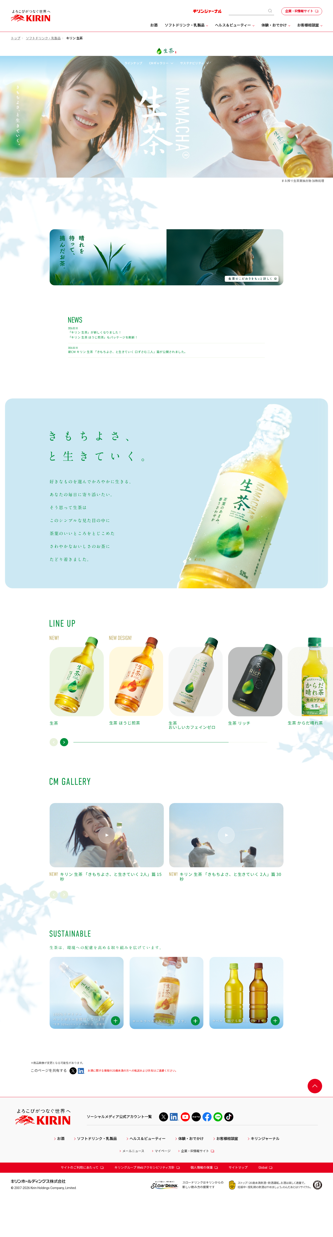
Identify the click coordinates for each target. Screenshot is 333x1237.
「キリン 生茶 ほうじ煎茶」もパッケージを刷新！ (103, 337)
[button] (54, 742)
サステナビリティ (192, 63)
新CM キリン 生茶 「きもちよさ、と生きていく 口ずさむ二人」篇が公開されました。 (127, 352)
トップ (15, 38)
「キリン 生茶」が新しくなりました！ (95, 332)
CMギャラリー (159, 63)
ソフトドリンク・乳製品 (43, 38)
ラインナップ (133, 63)
